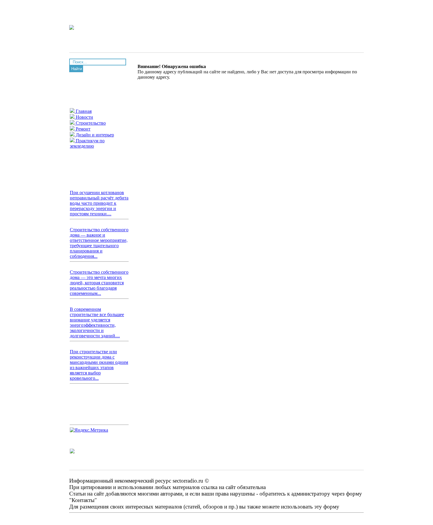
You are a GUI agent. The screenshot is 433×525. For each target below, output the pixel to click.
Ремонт (82, 128)
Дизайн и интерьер (94, 134)
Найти (76, 69)
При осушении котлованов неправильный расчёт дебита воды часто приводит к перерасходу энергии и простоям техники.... (99, 203)
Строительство (90, 123)
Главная (83, 111)
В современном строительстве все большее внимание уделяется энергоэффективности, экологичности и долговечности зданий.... (97, 322)
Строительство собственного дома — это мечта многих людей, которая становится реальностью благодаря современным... (99, 283)
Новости (84, 117)
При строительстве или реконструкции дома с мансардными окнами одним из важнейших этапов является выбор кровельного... (99, 365)
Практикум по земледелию (87, 143)
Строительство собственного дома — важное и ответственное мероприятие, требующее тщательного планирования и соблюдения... (99, 243)
